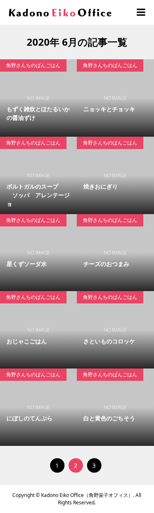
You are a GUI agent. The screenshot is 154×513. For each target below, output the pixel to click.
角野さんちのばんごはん (33, 65)
